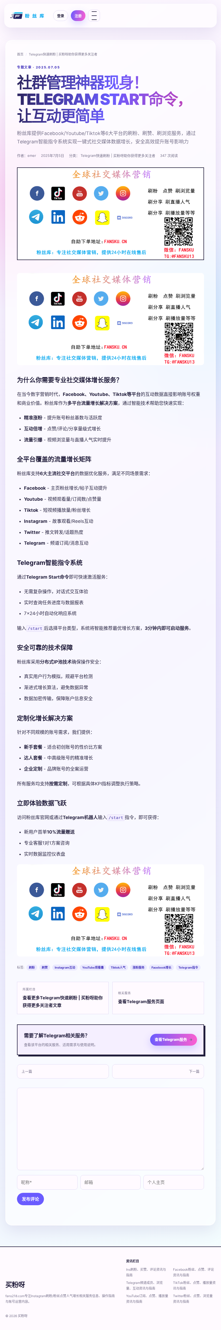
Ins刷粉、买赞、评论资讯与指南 (146, 1272)
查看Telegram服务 (173, 1039)
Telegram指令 (188, 967)
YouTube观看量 (93, 967)
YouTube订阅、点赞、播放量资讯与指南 (147, 1299)
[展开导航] (94, 16)
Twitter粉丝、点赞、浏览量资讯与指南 (193, 1299)
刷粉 (32, 967)
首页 (20, 54)
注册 (78, 15)
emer (31, 155)
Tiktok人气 (118, 967)
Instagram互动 (65, 967)
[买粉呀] (28, 16)
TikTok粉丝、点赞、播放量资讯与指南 (194, 1285)
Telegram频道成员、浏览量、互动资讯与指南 (144, 1285)
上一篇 (27, 1071)
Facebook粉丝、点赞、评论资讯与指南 (193, 1272)
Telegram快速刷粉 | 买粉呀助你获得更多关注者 (63, 54)
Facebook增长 (161, 967)
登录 (60, 15)
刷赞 (45, 967)
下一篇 (194, 1071)
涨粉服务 (138, 967)
